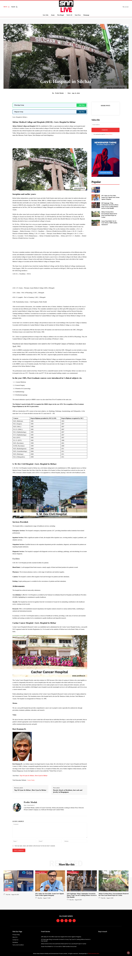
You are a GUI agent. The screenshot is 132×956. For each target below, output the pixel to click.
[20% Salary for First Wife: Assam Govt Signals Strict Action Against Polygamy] (96, 197)
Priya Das (8, 894)
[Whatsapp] (74, 920)
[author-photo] (5, 894)
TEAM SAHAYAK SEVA (93, 953)
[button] (14, 7)
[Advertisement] (50, 143)
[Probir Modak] (16, 807)
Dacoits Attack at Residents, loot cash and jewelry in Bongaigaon (67, 791)
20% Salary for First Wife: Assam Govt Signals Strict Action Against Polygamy (110, 197)
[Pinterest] (107, 110)
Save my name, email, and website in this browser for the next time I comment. (35, 846)
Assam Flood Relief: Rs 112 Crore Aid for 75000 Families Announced (109, 222)
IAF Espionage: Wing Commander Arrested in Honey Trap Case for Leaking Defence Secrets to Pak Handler (82, 895)
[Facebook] (24, 812)
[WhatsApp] (112, 110)
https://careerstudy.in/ (29, 805)
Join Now (82, 105)
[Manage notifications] (128, 952)
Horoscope (66, 76)
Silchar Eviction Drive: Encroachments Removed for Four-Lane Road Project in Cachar (113, 894)
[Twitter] (103, 110)
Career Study (31, 780)
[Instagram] (27, 812)
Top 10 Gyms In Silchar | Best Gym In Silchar (33, 775)
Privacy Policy (108, 134)
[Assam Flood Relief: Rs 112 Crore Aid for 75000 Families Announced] (96, 223)
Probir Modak (59, 93)
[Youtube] (70, 920)
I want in (104, 130)
